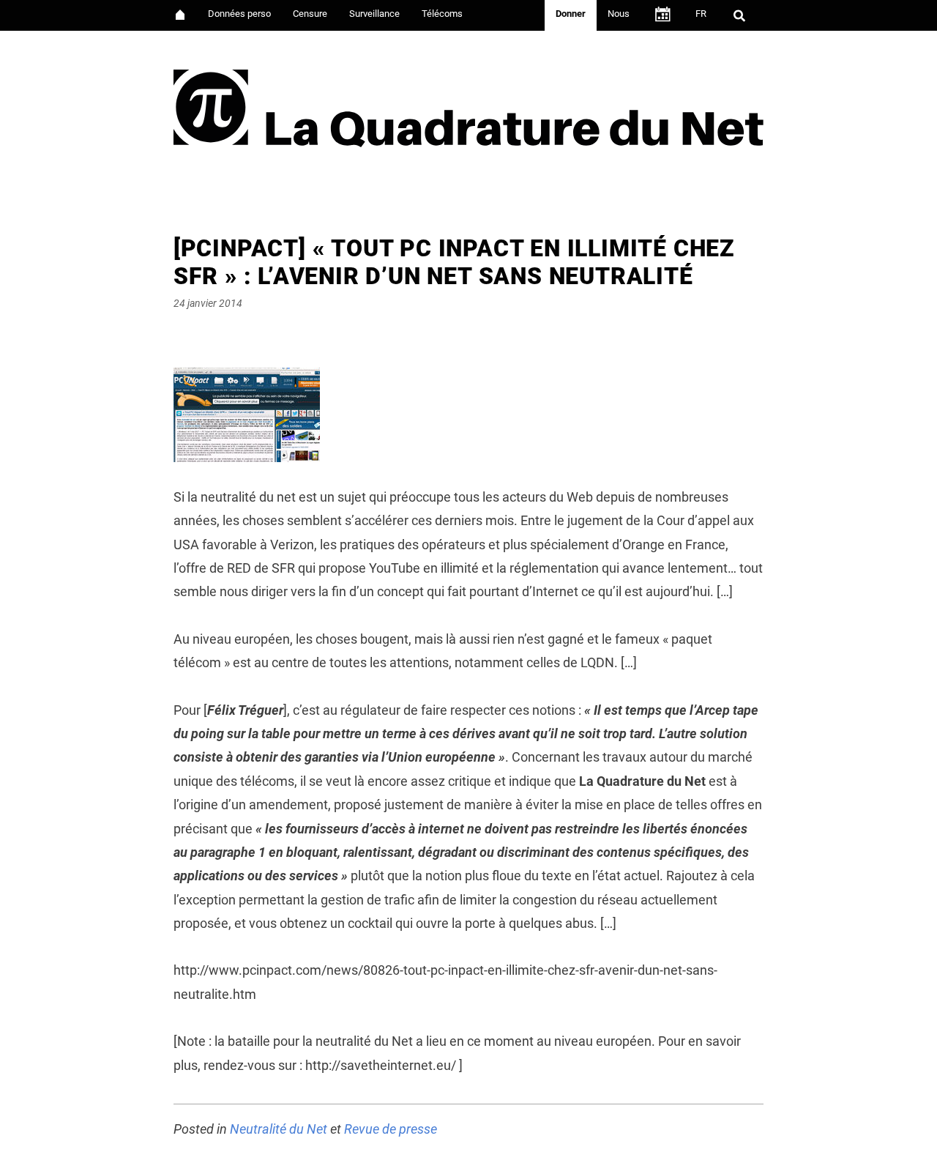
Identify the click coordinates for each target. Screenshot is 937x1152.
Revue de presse (390, 1129)
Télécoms (442, 13)
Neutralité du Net (278, 1129)
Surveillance (374, 13)
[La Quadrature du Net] (468, 104)
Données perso (239, 13)
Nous (619, 13)
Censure (310, 13)
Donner (571, 13)
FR (700, 13)
